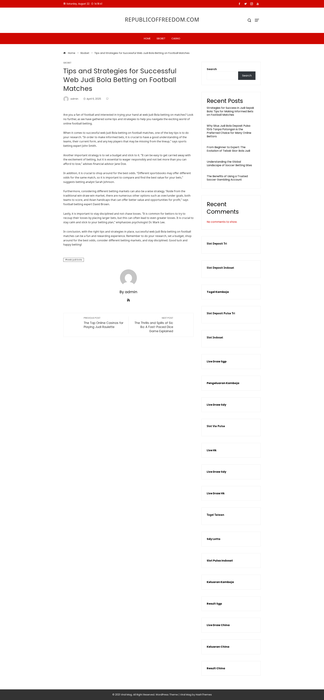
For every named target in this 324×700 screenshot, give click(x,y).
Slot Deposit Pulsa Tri (221, 313)
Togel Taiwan (215, 515)
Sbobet (161, 38)
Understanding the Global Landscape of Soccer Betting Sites (229, 163)
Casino (175, 38)
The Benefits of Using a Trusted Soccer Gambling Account (227, 178)
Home (147, 38)
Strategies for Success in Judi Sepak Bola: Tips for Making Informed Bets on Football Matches (230, 111)
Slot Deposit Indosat (220, 268)
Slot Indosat (215, 337)
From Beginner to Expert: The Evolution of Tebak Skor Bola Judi (228, 149)
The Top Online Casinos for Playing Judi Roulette (103, 322)
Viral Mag (185, 694)
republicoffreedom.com (162, 19)
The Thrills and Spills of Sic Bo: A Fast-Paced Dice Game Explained (153, 324)
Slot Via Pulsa (216, 426)
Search (212, 69)
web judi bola (74, 259)
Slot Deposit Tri (217, 243)
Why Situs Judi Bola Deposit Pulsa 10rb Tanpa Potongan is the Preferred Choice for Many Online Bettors (229, 131)
